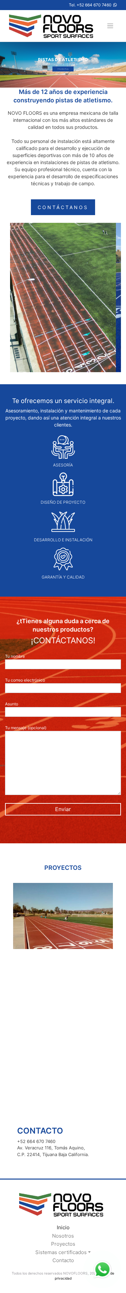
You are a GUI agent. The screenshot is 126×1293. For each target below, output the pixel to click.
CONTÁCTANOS (63, 207)
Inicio (63, 1227)
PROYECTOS (63, 69)
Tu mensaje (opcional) (25, 727)
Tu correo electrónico (25, 680)
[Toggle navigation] (110, 26)
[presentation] (13, 916)
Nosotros (63, 1236)
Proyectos (63, 1244)
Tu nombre (15, 656)
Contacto (63, 1260)
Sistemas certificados (61, 1252)
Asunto (11, 703)
